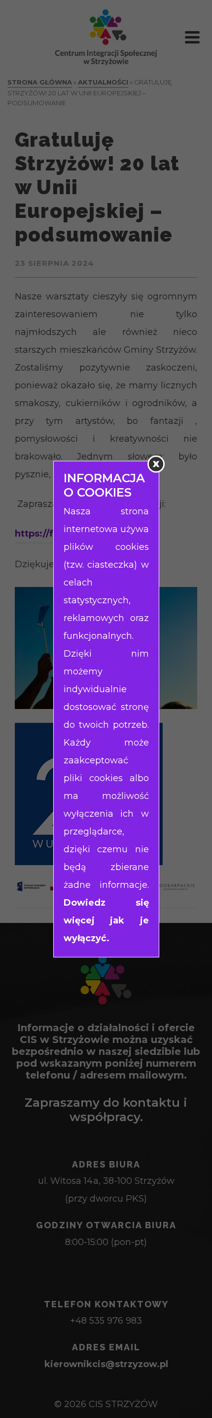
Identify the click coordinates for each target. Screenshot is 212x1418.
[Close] (156, 464)
